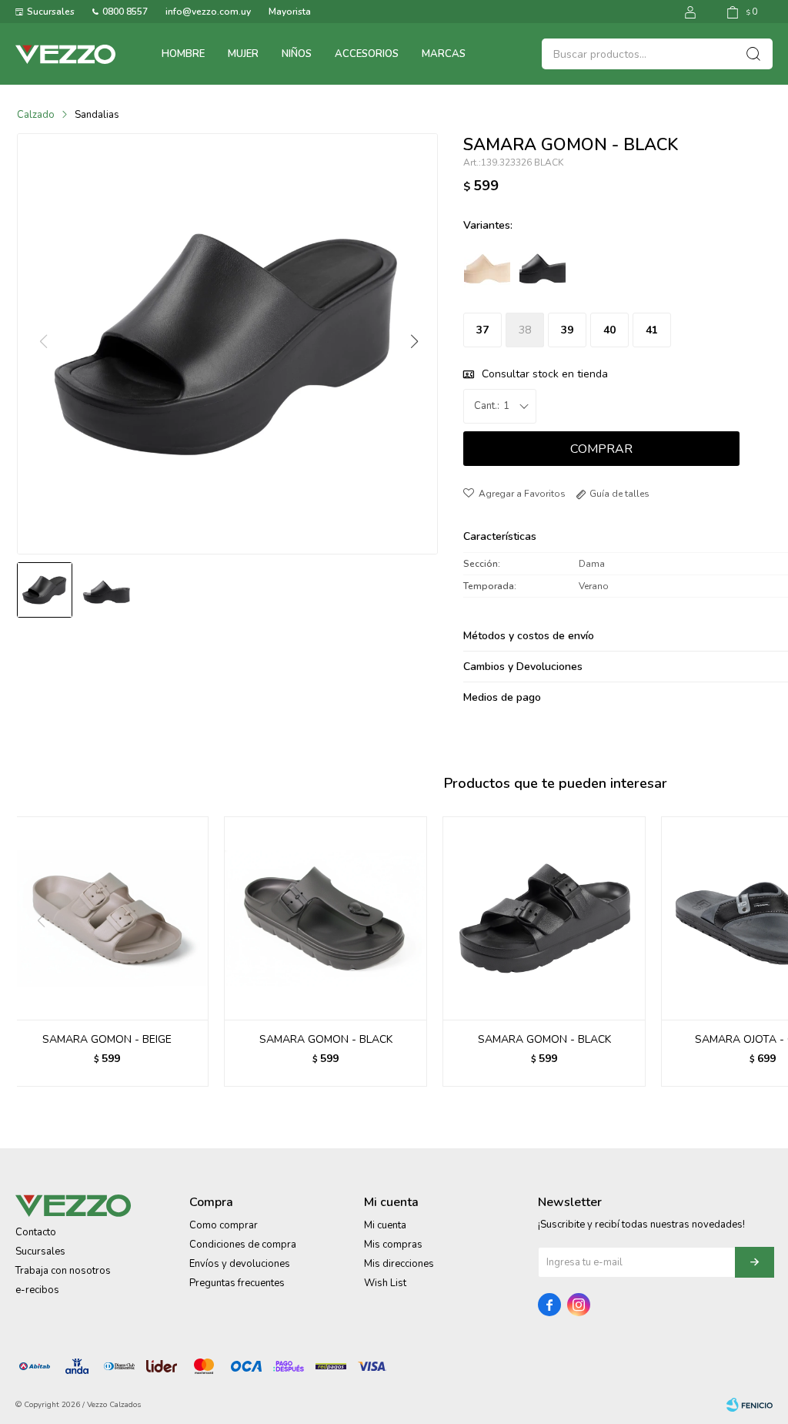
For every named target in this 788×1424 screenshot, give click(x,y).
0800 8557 (125, 11)
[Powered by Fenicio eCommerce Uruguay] (749, 1404)
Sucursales (51, 11)
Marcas (444, 54)
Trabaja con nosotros (63, 1271)
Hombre (183, 54)
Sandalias (97, 115)
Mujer (243, 54)
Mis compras (393, 1244)
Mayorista (290, 11)
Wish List (385, 1283)
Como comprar (223, 1225)
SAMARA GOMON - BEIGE (107, 1039)
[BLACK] (542, 265)
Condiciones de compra (242, 1244)
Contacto (35, 1232)
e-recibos (37, 1290)
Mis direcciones (399, 1264)
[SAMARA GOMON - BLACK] (325, 918)
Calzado (36, 115)
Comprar (601, 449)
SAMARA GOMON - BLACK (325, 1039)
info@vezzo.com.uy (208, 11)
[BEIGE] (487, 265)
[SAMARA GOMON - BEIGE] (107, 918)
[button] (413, 342)
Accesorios (367, 54)
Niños (297, 54)
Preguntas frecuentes (237, 1283)
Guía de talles (619, 494)
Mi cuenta (385, 1225)
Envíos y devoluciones (239, 1264)
